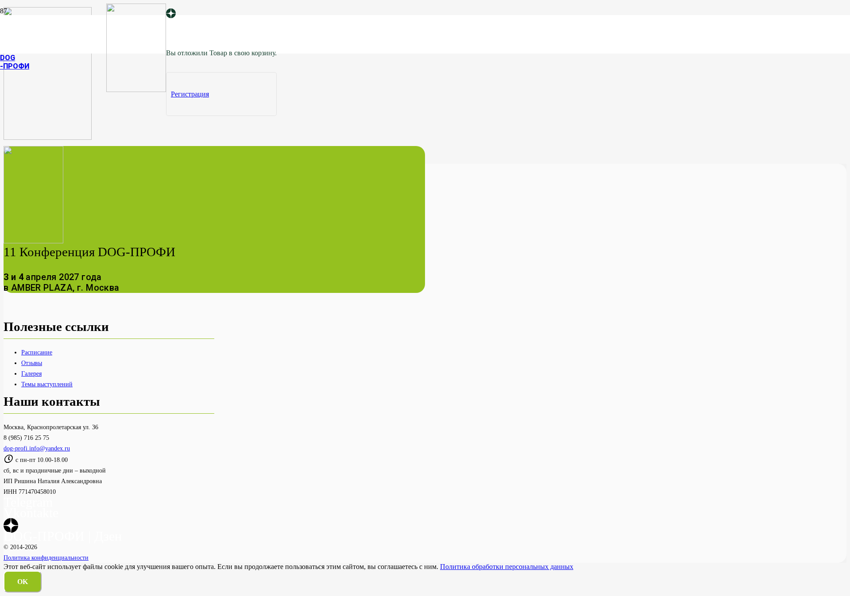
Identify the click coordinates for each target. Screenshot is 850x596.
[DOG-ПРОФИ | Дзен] (171, 14)
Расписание (36, 352)
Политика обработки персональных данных (506, 566)
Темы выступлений (47, 384)
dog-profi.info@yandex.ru (37, 448)
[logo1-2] (136, 89)
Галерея (31, 373)
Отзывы (31, 362)
